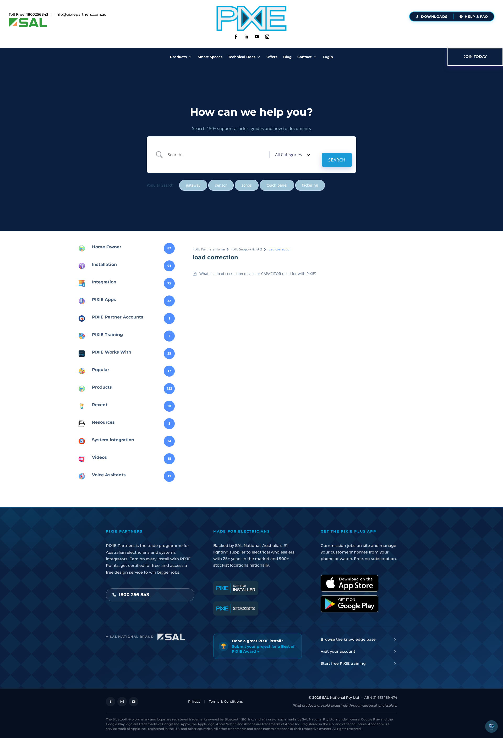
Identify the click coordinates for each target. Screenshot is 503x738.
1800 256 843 (134, 594)
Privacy (194, 701)
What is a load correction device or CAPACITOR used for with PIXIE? (257, 273)
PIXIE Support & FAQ (246, 249)
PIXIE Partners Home (209, 249)
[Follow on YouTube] (133, 701)
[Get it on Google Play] (349, 603)
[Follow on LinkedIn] (246, 36)
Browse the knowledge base (348, 639)
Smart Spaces (210, 57)
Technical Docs (241, 57)
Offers (271, 57)
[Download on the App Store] (349, 583)
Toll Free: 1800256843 (28, 14)
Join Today (475, 56)
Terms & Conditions (226, 701)
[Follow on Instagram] (267, 36)
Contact (304, 57)
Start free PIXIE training (343, 663)
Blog (287, 57)
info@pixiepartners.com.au (81, 14)
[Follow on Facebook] (236, 36)
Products (178, 57)
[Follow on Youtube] (257, 36)
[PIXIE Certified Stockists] (235, 608)
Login (328, 57)
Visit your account (338, 651)
